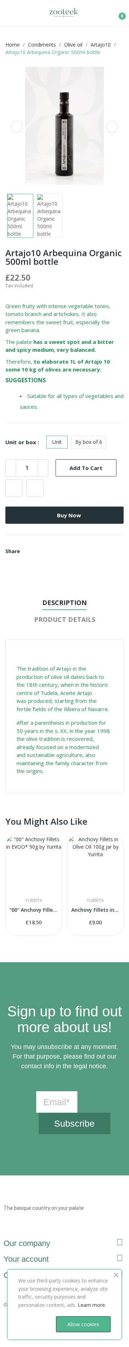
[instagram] (7, 1227)
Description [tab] (64, 602)
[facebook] (19, 1227)
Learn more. (92, 1305)
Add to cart (86, 467)
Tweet (36, 551)
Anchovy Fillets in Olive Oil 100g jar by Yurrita (95, 909)
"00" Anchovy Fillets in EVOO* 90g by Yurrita (33, 909)
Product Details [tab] (64, 619)
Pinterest (45, 551)
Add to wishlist (14, 488)
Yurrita (33, 900)
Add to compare (34, 488)
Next (112, 127)
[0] (117, 13)
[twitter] (31, 1227)
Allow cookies (83, 1324)
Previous (17, 127)
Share (28, 551)
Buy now (69, 515)
